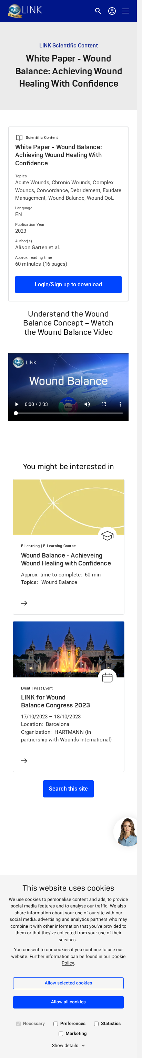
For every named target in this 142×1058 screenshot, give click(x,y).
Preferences (72, 1023)
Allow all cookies (68, 1002)
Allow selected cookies (68, 983)
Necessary (34, 1023)
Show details (65, 1045)
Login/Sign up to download (68, 284)
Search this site (68, 788)
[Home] (25, 11)
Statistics (111, 1023)
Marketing (76, 1033)
